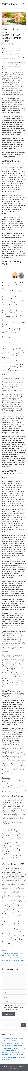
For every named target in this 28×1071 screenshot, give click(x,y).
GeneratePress (14, 1068)
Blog (5, 951)
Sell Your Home (9, 4)
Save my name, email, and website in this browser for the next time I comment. (13, 1007)
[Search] (23, 1025)
